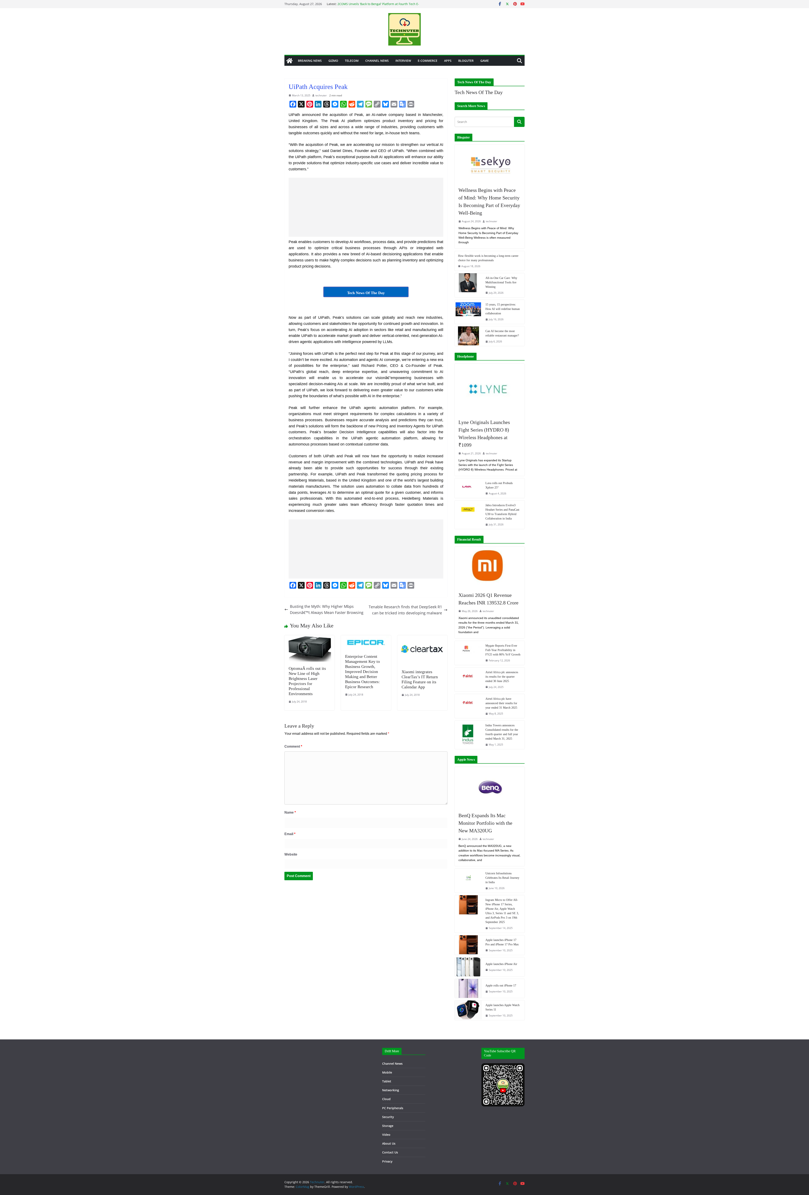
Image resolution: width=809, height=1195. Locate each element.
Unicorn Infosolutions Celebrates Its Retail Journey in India (502, 878)
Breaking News (310, 61)
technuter (321, 95)
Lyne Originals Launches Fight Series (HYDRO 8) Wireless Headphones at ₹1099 (484, 434)
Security (388, 1117)
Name (290, 812)
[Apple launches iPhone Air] (468, 966)
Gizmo (333, 61)
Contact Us (390, 1152)
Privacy (387, 1161)
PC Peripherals (392, 1108)
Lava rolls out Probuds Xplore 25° (499, 485)
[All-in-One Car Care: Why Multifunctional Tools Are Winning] (468, 285)
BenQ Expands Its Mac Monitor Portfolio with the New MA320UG (485, 823)
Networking (390, 1090)
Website (290, 854)
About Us (388, 1143)
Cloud (386, 1099)
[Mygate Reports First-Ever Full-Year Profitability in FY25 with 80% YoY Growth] (468, 653)
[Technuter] (289, 61)
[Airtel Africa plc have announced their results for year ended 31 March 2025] (468, 706)
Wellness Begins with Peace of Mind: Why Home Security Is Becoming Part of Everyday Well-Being (489, 201)
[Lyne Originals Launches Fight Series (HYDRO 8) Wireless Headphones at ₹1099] (490, 389)
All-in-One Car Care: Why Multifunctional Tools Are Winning (501, 282)
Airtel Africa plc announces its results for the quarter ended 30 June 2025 (501, 677)
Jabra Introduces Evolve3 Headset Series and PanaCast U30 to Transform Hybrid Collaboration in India (502, 512)
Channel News (377, 61)
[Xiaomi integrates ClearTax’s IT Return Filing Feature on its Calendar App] (422, 638)
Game (484, 61)
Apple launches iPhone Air (501, 964)
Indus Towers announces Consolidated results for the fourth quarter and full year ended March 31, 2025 (501, 732)
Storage (387, 1126)
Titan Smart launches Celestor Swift (363, 4)
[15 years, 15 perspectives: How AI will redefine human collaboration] (468, 312)
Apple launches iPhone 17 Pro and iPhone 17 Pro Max (502, 942)
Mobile (387, 1072)
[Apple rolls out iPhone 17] (468, 988)
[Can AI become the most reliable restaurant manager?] (468, 336)
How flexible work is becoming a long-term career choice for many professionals (488, 258)
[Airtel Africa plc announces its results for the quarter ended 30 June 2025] (468, 679)
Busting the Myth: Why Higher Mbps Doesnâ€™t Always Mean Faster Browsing (326, 609)
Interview (403, 61)
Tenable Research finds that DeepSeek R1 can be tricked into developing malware (405, 609)
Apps (447, 61)
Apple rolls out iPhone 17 (500, 985)
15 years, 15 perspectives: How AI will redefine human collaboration (502, 309)
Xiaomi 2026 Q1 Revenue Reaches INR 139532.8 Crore (488, 599)
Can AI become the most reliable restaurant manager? (502, 333)
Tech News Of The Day (479, 92)
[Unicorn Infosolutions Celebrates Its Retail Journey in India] (468, 881)
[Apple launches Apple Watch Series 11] (468, 1010)
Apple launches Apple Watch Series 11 (502, 1007)
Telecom (352, 61)
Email (289, 834)
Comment (293, 746)
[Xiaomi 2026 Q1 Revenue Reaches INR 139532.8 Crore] (490, 567)
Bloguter (466, 61)
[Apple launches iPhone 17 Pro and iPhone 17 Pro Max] (468, 945)
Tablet (386, 1081)
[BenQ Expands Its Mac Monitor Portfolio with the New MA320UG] (490, 787)
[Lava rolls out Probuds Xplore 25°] (468, 488)
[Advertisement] (366, 207)
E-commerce (427, 61)
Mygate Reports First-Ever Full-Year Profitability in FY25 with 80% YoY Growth (502, 650)
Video (386, 1135)
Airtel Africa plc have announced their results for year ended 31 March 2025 (501, 703)
